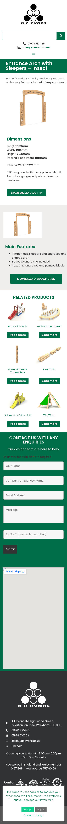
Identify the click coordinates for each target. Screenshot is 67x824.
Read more (18, 335)
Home (10, 78)
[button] (33, 54)
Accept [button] (28, 809)
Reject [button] (40, 809)
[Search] (61, 36)
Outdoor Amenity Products (33, 78)
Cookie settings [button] (33, 815)
